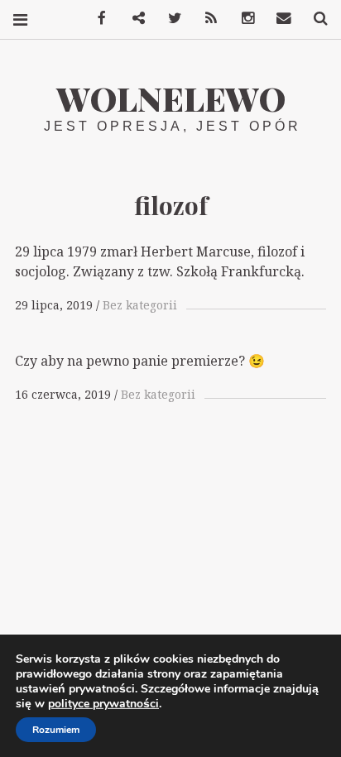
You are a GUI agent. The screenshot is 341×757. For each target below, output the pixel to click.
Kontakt (278, 18)
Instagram (241, 18)
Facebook (96, 18)
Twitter (168, 18)
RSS (205, 18)
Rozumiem (55, 729)
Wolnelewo (171, 98)
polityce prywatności (103, 703)
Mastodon (132, 18)
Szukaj (314, 18)
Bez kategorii (140, 305)
